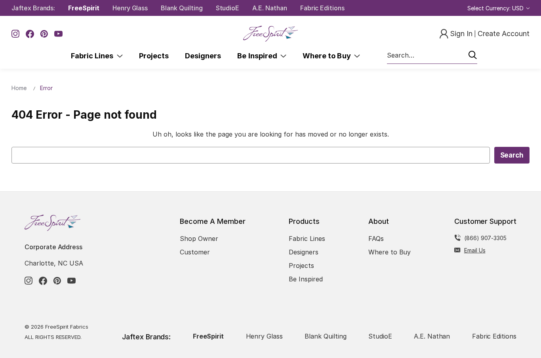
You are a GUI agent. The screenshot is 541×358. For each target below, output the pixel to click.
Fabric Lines (94, 56)
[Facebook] (30, 34)
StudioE (228, 8)
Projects (154, 56)
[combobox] (432, 55)
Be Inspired (258, 56)
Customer (195, 252)
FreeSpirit (83, 8)
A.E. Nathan (269, 8)
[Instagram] (15, 34)
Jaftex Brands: (33, 8)
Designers (203, 56)
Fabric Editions (322, 8)
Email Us (475, 250)
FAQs (376, 239)
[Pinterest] (44, 34)
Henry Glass (130, 8)
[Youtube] (58, 34)
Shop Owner (199, 239)
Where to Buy (328, 56)
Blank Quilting (181, 8)
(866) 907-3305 (485, 238)
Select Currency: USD (496, 8)
